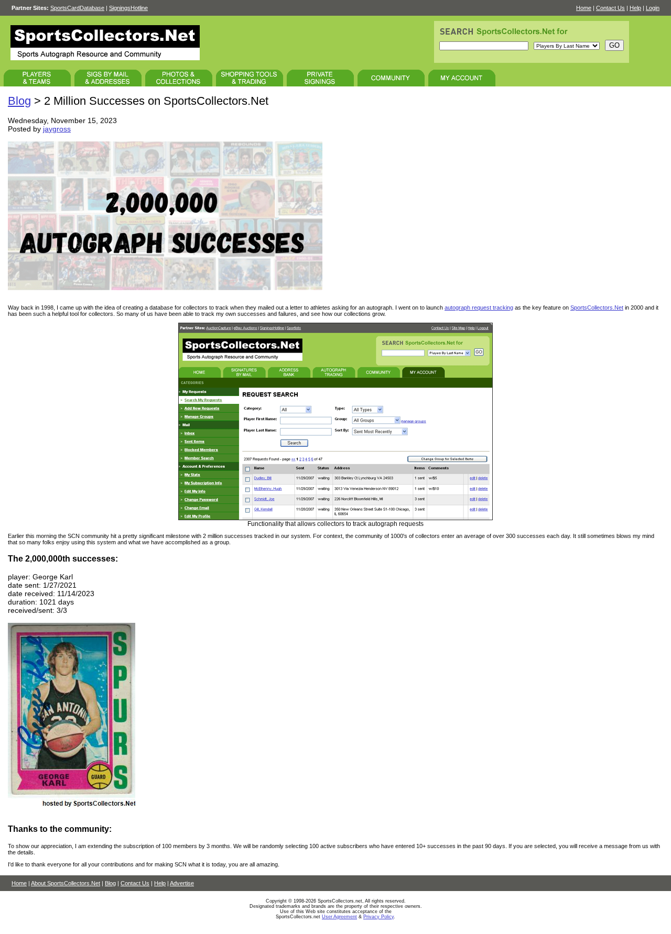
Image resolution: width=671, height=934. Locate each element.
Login (652, 8)
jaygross (57, 129)
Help (635, 8)
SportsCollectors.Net (596, 307)
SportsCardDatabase (77, 8)
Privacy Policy (378, 916)
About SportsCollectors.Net (65, 883)
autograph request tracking (479, 307)
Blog (19, 100)
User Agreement (339, 916)
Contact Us (610, 8)
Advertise (182, 883)
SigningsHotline (128, 8)
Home (583, 8)
